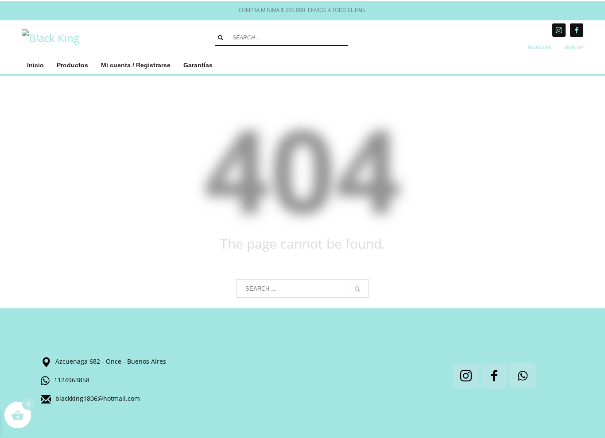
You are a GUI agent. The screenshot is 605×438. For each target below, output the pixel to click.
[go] (220, 38)
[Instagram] (559, 30)
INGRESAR (539, 47)
